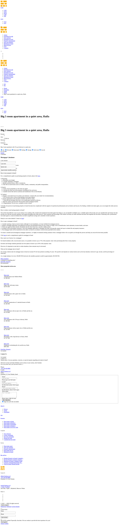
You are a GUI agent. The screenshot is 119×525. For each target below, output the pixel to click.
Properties (6, 89)
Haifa (5, 92)
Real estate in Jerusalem (10, 424)
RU (5, 85)
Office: (2, 373)
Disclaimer (6, 412)
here (39, 176)
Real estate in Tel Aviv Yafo (11, 427)
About (5, 35)
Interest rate (4, 167)
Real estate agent (8, 446)
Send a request (4, 505)
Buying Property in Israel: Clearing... (13, 459)
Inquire (2, 153)
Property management (9, 40)
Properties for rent (8, 39)
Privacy (6, 409)
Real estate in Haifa (9, 421)
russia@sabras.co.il (5, 485)
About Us (2, 405)
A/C (4, 150)
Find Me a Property (6, 261)
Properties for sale (8, 36)
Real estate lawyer (8, 450)
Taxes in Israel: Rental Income (11, 464)
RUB (5, 13)
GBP (5, 14)
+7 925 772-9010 (5, 487)
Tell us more (5, 391)
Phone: (2, 367)
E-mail (4, 381)
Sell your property (8, 42)
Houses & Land (8, 438)
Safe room (36, 150)
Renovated (16, 150)
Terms (5, 410)
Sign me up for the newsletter (11, 401)
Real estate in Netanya (9, 426)
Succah (43, 150)
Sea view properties (9, 436)
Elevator (9, 150)
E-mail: (2, 370)
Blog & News (7, 45)
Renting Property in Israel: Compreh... (13, 458)
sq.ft (5, 23)
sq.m (5, 21)
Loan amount (4, 160)
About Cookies (4, 523)
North (5, 91)
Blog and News (3, 455)
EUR (5, 12)
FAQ (5, 46)
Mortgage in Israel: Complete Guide (13, 461)
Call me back (4, 517)
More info (6, 275)
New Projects (7, 434)
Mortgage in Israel (8, 43)
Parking (23, 150)
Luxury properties (8, 435)
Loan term (3, 163)
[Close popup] (1, 508)
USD (5, 10)
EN (5, 84)
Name (4, 376)
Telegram (8, 506)
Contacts (6, 48)
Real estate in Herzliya (9, 423)
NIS (5, 16)
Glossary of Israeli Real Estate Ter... (13, 462)
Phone (4, 386)
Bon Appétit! (4, 522)
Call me (14, 506)
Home (5, 88)
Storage (29, 150)
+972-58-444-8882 (5, 368)
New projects (7, 38)
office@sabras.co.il (5, 371)
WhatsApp (3, 506)
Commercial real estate (9, 439)
